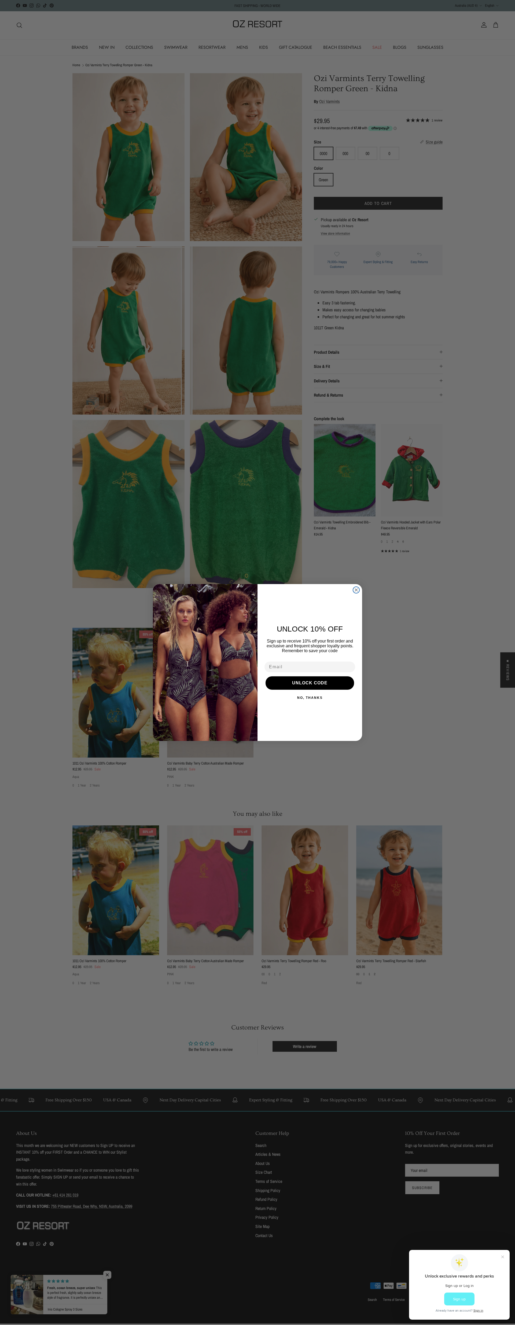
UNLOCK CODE (310, 683)
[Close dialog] (356, 590)
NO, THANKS (310, 698)
